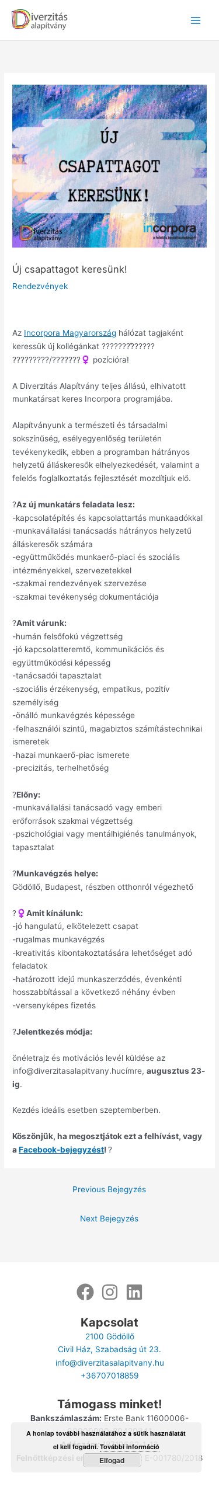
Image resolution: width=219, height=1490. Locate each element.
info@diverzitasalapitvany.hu (109, 1362)
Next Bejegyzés (109, 1218)
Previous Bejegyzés (109, 1189)
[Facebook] (85, 1292)
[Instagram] (110, 1292)
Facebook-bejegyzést (61, 1149)
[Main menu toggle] (196, 20)
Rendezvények (40, 286)
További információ (129, 1446)
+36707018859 (110, 1375)
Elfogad (111, 1460)
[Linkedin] (134, 1292)
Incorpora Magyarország (70, 332)
